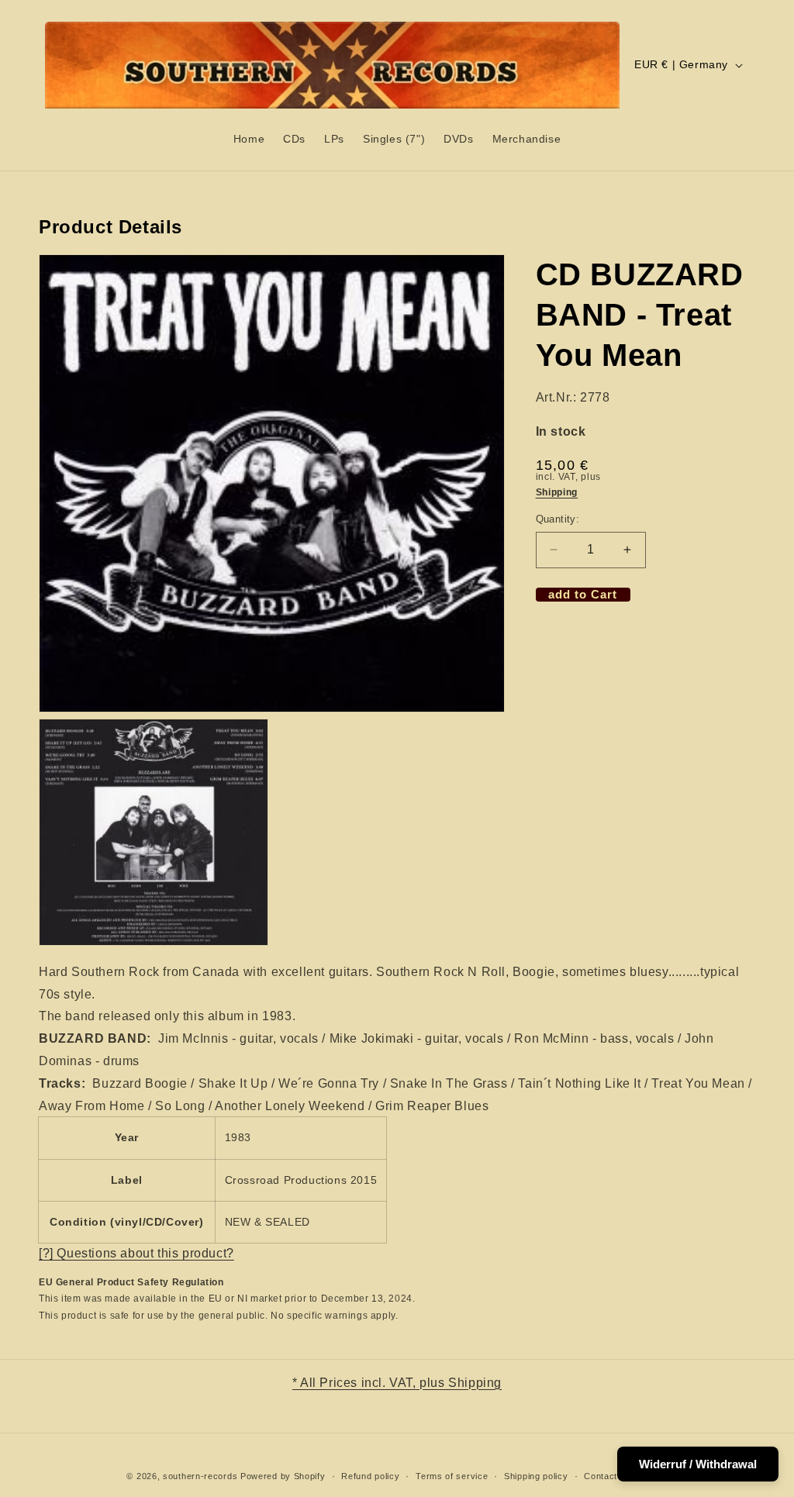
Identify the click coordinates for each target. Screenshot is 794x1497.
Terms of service (452, 1476)
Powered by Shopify (283, 1476)
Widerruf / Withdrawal (698, 1464)
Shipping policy (536, 1476)
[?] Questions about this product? (136, 1253)
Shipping (557, 492)
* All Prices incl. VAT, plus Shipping (397, 1382)
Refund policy (370, 1476)
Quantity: (558, 519)
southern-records (200, 1476)
